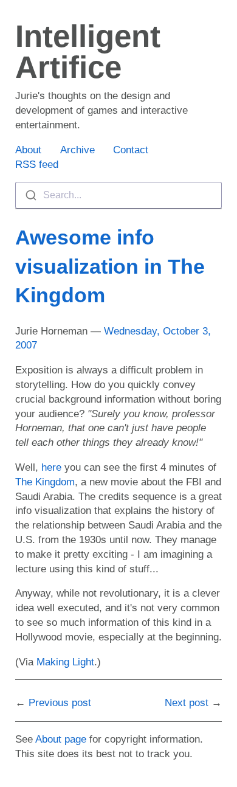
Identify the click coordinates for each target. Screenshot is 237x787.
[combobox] (118, 195)
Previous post (60, 703)
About (28, 150)
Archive (77, 150)
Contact (130, 150)
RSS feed (36, 164)
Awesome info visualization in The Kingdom (110, 266)
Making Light (65, 662)
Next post (186, 703)
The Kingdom (45, 482)
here (51, 467)
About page (60, 739)
